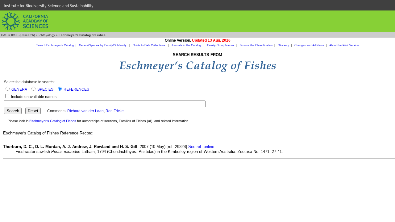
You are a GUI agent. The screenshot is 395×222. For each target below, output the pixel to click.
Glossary (283, 45)
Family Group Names (221, 45)
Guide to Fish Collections (149, 45)
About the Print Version (344, 45)
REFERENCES (76, 89)
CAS (4, 35)
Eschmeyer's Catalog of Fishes (52, 121)
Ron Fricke (115, 111)
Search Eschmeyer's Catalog (55, 45)
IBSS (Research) (23, 35)
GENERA (19, 89)
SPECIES (45, 89)
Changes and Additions (309, 45)
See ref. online (201, 146)
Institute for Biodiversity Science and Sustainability (49, 5)
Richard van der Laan (85, 111)
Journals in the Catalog (186, 45)
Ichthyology (47, 35)
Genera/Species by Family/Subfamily (103, 45)
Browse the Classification (256, 45)
